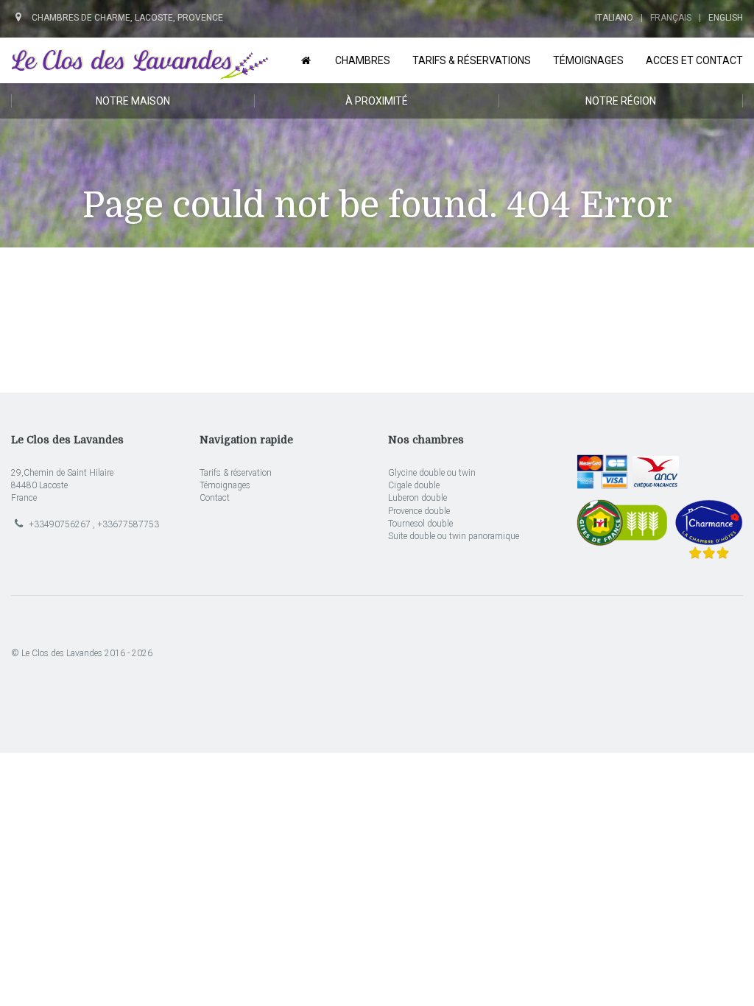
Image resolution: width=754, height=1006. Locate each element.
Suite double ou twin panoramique (453, 536)
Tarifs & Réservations (471, 60)
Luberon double (417, 498)
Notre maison (133, 101)
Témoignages (225, 485)
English (725, 18)
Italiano (614, 18)
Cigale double (414, 485)
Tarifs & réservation (236, 473)
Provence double (419, 511)
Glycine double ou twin (432, 473)
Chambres (362, 60)
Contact (215, 498)
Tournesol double (420, 523)
